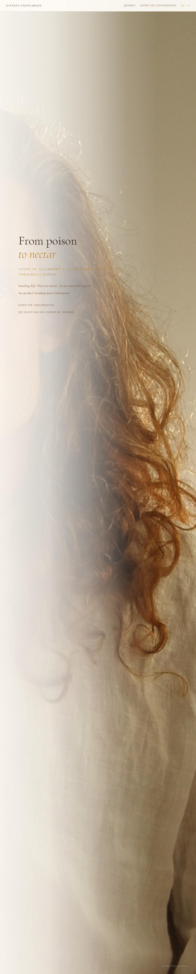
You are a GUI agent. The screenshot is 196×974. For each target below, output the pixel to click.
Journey (130, 5)
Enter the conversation (158, 5)
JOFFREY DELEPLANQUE (24, 5)
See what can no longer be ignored (46, 312)
